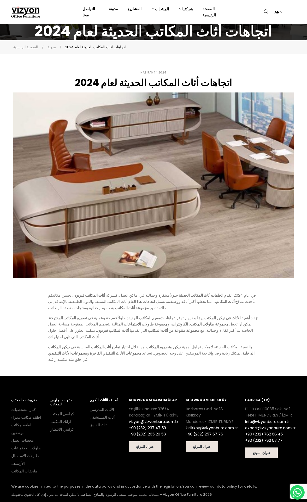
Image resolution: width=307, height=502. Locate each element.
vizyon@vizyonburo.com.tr (153, 421)
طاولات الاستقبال (25, 456)
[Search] (267, 12)
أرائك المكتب (60, 421)
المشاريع (135, 9)
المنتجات (161, 9)
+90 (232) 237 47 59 (147, 428)
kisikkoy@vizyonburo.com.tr (212, 428)
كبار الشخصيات (23, 409)
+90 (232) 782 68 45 (264, 434)
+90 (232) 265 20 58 (147, 434)
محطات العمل (22, 440)
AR (276, 12)
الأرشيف (18, 463)
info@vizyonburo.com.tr (267, 421)
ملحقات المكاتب (24, 471)
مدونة (113, 9)
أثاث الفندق (98, 425)
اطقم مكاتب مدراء (26, 417)
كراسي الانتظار (62, 429)
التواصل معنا (89, 12)
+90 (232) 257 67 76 (204, 434)
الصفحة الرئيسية (209, 12)
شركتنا (187, 9)
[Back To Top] (13, 488)
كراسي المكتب (62, 414)
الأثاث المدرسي (102, 409)
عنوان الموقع (145, 446)
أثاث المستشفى (102, 417)
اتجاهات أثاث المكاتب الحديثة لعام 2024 (95, 46)
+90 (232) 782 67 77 (264, 440)
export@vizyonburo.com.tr (270, 428)
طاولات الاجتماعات (26, 448)
